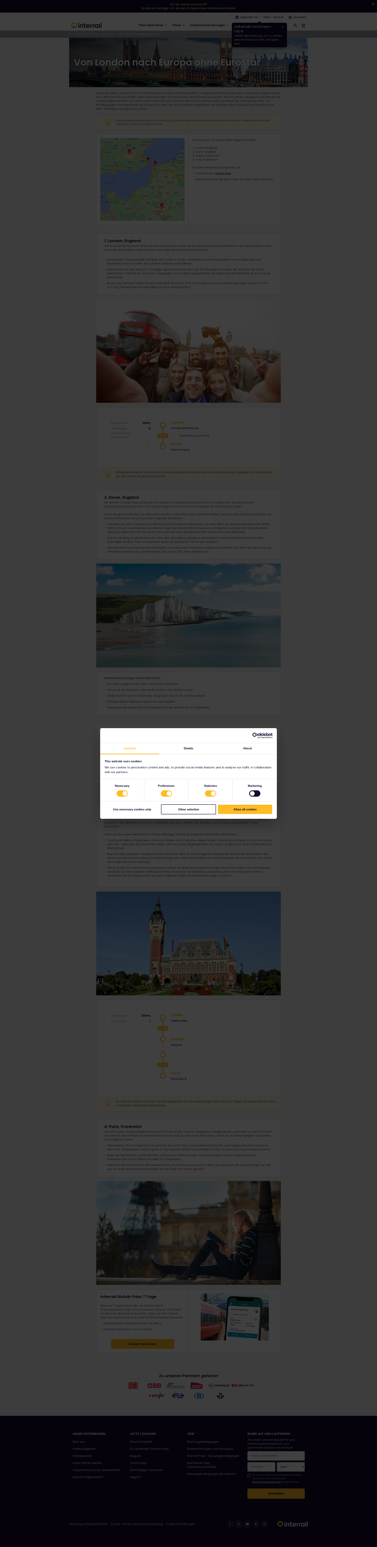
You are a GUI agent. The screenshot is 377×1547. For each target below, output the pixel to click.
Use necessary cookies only (132, 809)
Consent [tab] (129, 748)
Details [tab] (188, 748)
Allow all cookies (245, 809)
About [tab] (247, 748)
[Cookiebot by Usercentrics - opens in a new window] (255, 735)
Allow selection (188, 809)
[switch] (166, 793)
